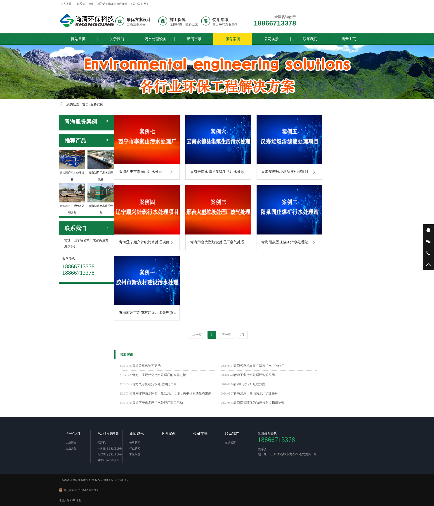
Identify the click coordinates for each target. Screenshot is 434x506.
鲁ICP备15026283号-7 (116, 480)
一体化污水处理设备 (109, 448)
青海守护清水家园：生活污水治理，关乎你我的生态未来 (171, 393)
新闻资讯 (194, 39)
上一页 (197, 334)
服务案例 (233, 39)
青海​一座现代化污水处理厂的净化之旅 (159, 375)
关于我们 (117, 39)
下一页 (226, 334)
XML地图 (75, 500)
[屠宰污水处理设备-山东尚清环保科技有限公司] (87, 20)
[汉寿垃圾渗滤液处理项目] (289, 139)
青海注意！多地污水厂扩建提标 (256, 393)
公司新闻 (134, 442)
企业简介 (71, 442)
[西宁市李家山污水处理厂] (147, 139)
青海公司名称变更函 (146, 365)
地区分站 (64, 500)
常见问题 (134, 454)
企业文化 (71, 448)
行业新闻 (134, 448)
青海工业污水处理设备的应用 (254, 375)
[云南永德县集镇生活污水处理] (218, 139)
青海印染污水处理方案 (249, 384)
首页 (85, 104)
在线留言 (230, 442)
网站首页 (78, 39)
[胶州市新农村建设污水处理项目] (147, 280)
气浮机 (101, 442)
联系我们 (82, 3)
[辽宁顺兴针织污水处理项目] (147, 209)
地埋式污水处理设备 (109, 454)
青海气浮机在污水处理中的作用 (154, 384)
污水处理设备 (155, 39)
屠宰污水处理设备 (108, 460)
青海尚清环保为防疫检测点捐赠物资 (259, 402)
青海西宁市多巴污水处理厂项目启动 (157, 402)
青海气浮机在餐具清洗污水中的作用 (259, 365)
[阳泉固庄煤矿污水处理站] (289, 209)
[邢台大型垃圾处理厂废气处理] (218, 209)
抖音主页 (349, 39)
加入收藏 (66, 3)
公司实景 (271, 39)
